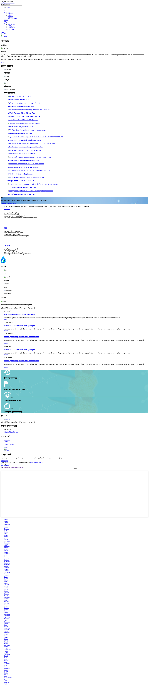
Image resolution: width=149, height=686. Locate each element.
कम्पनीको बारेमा (11, 24)
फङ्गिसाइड (10, 17)
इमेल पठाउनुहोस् (5, 465)
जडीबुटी (10, 15)
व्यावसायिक (7, 210)
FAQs (5, 21)
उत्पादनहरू (7, 12)
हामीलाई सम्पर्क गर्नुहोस (9, 29)
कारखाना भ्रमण (11, 27)
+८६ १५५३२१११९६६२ (10, 431)
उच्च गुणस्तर (7, 245)
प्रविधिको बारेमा (11, 26)
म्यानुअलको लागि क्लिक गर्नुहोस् (8, 203)
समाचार (6, 20)
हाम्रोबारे (6, 23)
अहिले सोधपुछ (4, 461)
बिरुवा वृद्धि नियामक (12, 18)
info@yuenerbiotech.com (7, 3)
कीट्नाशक (10, 13)
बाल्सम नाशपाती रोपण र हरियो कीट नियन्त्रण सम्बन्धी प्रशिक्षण (19, 314)
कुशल (5, 228)
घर (5, 10)
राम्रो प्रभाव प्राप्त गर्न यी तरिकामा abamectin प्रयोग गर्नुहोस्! (19, 325)
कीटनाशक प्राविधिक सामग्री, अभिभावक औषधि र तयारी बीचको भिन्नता (21, 337)
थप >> (2, 62)
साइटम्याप (41, 462)
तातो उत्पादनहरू (34, 462)
